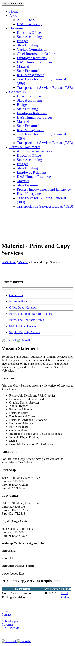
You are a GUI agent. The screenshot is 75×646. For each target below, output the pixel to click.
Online (65, 597)
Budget (22, 41)
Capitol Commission (32, 49)
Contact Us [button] (17, 92)
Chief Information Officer (36, 54)
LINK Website (10, 628)
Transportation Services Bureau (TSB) (45, 88)
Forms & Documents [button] (24, 147)
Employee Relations (32, 58)
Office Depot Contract (22, 307)
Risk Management (30, 75)
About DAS (26, 20)
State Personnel (28, 71)
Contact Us (16, 295)
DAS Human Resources (34, 62)
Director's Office (29, 32)
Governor (7, 624)
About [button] (14, 15)
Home (13, 11)
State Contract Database (23, 326)
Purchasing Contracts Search (26, 319)
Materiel (23, 66)
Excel (64, 593)
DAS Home (9, 262)
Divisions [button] (16, 28)
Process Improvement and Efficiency (44, 189)
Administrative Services (34, 151)
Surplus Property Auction (24, 332)
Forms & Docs (18, 301)
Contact (6, 614)
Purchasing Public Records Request (30, 313)
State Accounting (29, 37)
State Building (27, 45)
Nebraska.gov (10, 621)
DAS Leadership (29, 24)
